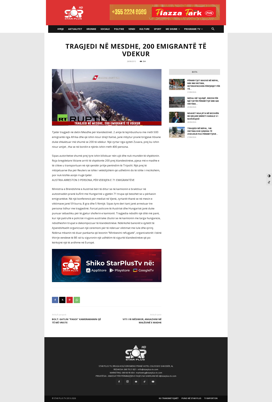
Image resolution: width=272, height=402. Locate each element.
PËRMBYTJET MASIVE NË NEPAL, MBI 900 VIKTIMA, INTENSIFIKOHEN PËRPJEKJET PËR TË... (203, 84)
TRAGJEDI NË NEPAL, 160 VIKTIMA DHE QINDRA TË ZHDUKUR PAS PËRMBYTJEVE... (202, 131)
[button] (213, 29)
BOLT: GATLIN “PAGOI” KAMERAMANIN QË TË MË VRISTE (76, 321)
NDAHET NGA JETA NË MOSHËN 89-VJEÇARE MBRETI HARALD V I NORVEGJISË (203, 116)
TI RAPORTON (211, 398)
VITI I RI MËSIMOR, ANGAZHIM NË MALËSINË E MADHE (142, 321)
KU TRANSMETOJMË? (168, 398)
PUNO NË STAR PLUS (191, 398)
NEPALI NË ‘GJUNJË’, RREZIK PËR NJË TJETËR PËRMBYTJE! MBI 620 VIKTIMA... (203, 101)
